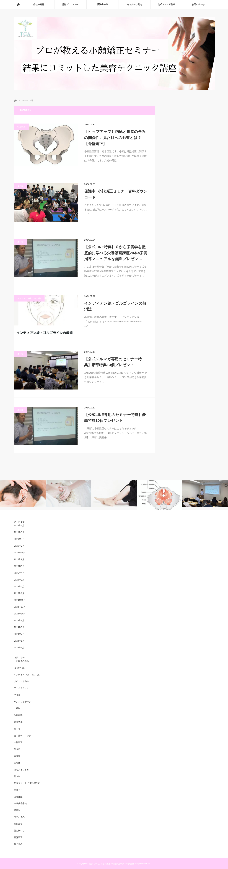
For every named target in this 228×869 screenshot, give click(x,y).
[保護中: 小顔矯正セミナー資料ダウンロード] (46, 202)
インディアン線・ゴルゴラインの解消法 (115, 306)
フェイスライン (21, 688)
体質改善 (18, 715)
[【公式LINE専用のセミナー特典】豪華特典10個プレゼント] (46, 426)
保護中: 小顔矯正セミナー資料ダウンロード (115, 194)
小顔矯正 (18, 742)
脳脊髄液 (18, 796)
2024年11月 (20, 607)
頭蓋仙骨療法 (20, 803)
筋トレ (17, 776)
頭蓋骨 (17, 810)
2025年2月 (19, 586)
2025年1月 (19, 593)
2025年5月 (19, 566)
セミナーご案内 (134, 4)
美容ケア (18, 790)
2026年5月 (19, 539)
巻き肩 (17, 749)
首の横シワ (19, 830)
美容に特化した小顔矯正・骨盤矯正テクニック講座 (111, 864)
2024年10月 (20, 613)
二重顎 (17, 708)
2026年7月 (19, 525)
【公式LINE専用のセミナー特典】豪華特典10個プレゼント (115, 418)
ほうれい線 (19, 668)
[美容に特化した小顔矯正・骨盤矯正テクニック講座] (114, 89)
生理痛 (17, 763)
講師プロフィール (70, 4)
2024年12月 (20, 600)
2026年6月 (19, 532)
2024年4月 (19, 647)
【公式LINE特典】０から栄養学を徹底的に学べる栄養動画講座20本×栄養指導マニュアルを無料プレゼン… (115, 253)
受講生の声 (102, 4)
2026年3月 (19, 546)
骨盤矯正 (21, 126)
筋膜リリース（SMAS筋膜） (27, 783)
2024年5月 (19, 641)
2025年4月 (19, 573)
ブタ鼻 (17, 695)
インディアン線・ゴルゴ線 (29, 298)
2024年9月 (19, 620)
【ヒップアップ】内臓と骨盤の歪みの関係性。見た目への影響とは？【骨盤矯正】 (115, 137)
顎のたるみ (19, 817)
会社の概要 (38, 4)
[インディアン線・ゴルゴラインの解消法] (46, 314)
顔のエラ (18, 824)
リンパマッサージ (22, 701)
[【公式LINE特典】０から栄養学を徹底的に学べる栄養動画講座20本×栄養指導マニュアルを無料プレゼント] (46, 258)
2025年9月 (19, 559)
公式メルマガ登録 (166, 4)
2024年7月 (19, 634)
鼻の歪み (18, 844)
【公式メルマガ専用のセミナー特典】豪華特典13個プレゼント (113, 362)
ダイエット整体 (21, 681)
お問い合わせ (198, 4)
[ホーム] (18, 4)
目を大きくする (21, 769)
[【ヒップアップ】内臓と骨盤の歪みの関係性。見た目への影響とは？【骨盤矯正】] (46, 145)
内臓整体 (18, 722)
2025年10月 (20, 552)
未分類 (20, 186)
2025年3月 (19, 580)
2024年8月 (19, 627)
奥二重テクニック (22, 735)
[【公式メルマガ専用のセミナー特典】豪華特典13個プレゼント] (46, 370)
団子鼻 (17, 729)
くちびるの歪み (21, 661)
